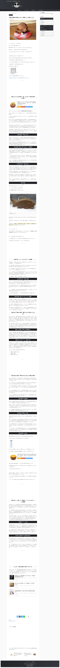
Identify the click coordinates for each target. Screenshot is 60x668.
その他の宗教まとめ (40, 10)
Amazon (19, 106)
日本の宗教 (43, 31)
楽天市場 (23, 106)
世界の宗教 (43, 33)
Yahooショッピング (29, 106)
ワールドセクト (30, 665)
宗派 (42, 20)
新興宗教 (43, 27)
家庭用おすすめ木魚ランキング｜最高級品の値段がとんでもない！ (19, 77)
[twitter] (17, 616)
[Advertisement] (23, 88)
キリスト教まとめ (26, 10)
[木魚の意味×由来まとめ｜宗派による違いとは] (22, 616)
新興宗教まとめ (33, 10)
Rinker (21, 104)
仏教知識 (42, 22)
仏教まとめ (19, 10)
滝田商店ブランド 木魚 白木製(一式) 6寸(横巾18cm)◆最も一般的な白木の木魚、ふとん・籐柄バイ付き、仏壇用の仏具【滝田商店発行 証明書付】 (26, 102)
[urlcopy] (28, 616)
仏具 (10, 619)
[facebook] (20, 616)
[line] (24, 616)
